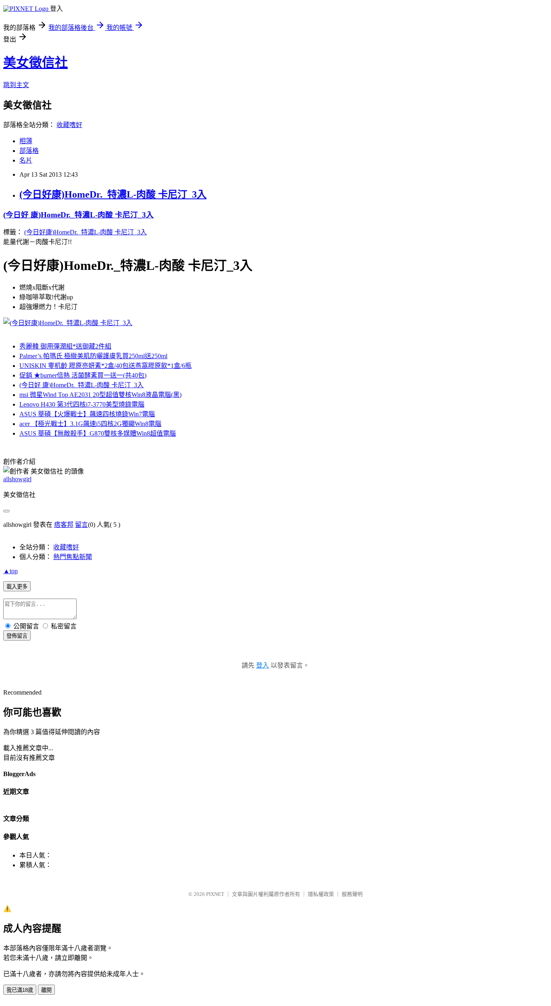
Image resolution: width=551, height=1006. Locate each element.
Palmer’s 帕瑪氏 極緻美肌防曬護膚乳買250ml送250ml (93, 356)
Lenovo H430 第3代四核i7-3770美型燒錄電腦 (81, 404)
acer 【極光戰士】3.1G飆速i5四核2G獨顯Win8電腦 (90, 423)
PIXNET (215, 894)
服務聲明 (352, 894)
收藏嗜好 (69, 124)
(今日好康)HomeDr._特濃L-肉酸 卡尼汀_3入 (113, 194)
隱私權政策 (321, 894)
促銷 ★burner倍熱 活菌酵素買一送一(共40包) (82, 375)
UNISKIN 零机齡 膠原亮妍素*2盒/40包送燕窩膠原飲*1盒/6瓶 (105, 365)
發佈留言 (16, 636)
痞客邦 (63, 524)
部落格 (29, 150)
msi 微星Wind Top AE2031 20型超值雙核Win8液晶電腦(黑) (100, 394)
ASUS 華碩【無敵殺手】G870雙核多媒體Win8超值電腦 (97, 433)
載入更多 (16, 587)
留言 (81, 524)
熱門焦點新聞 (72, 556)
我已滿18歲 (19, 990)
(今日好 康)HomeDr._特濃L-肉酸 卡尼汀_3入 (78, 215)
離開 (46, 990)
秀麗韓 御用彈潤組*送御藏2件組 (65, 346)
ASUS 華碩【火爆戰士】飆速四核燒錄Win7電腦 (87, 414)
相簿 (25, 141)
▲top (10, 571)
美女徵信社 (35, 62)
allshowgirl (17, 479)
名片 (25, 160)
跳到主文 (16, 84)
